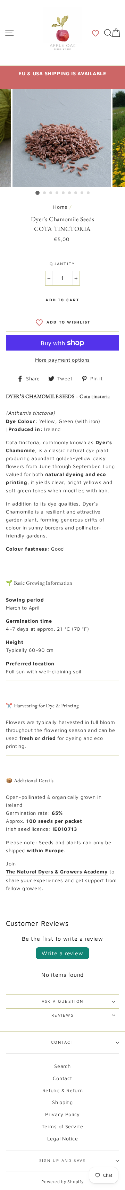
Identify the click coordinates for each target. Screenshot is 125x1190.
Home (60, 207)
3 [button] (51, 193)
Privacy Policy (62, 1114)
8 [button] (82, 193)
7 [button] (76, 193)
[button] (95, 32)
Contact (62, 1042)
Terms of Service (62, 1126)
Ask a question (62, 1001)
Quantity (62, 263)
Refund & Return (62, 1090)
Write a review (62, 953)
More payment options (62, 360)
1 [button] (37, 193)
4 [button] (57, 193)
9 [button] (88, 193)
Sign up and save (62, 1160)
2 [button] (45, 193)
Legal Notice (62, 1138)
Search (62, 1066)
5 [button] (63, 193)
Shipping (62, 1102)
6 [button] (70, 193)
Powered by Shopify (62, 1181)
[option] (62, 73)
